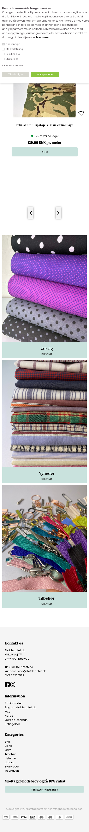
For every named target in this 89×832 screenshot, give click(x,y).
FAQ (7, 712)
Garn (8, 750)
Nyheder (10, 758)
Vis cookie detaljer (13, 65)
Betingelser (12, 724)
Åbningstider (13, 703)
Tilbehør (10, 754)
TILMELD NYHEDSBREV (44, 790)
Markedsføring (14, 49)
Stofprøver (12, 767)
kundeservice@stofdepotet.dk (25, 671)
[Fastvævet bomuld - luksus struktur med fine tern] (44, 116)
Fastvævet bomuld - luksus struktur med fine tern (44, 125)
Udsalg (9, 762)
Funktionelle (13, 54)
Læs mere (42, 37)
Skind (8, 746)
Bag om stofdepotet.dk (20, 707)
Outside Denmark (16, 720)
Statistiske (12, 59)
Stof (7, 742)
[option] (44, 113)
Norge (9, 716)
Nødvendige (13, 44)
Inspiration (12, 771)
